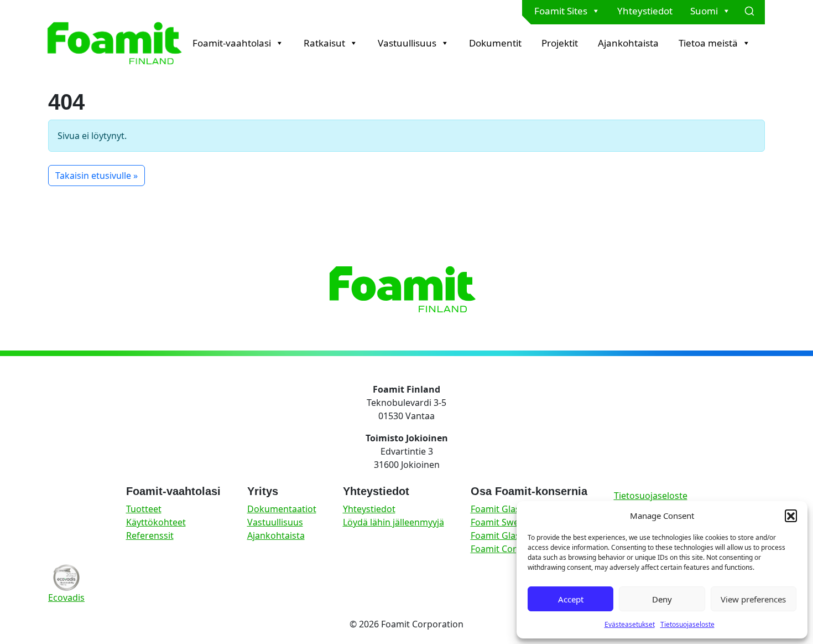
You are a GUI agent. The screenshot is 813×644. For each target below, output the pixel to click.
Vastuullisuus (407, 43)
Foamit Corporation (512, 549)
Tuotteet (143, 509)
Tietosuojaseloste (687, 624)
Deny (662, 599)
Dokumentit (495, 43)
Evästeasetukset (629, 624)
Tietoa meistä (708, 43)
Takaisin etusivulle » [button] (96, 175)
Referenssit (150, 535)
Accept (570, 599)
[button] (790, 515)
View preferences (753, 599)
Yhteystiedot (645, 10)
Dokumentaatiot (281, 509)
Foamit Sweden (503, 522)
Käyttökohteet (156, 522)
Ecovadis (66, 597)
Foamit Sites (560, 10)
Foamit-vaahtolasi (231, 43)
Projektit (559, 43)
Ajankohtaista (628, 43)
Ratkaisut (324, 43)
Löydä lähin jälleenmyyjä (393, 522)
